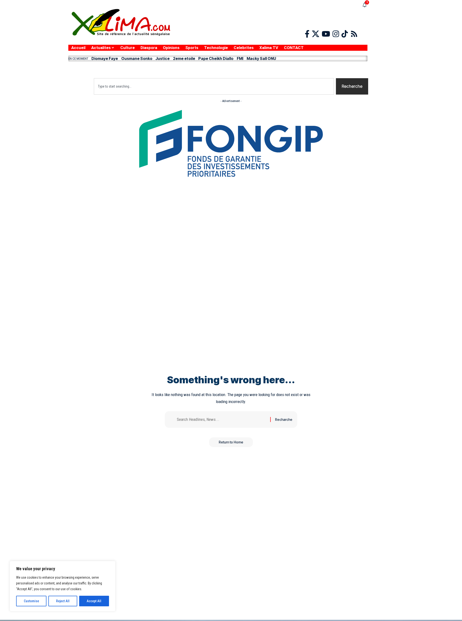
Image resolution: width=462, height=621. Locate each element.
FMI (240, 58)
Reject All (63, 601)
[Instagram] (335, 34)
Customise (31, 601)
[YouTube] (326, 34)
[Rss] (354, 34)
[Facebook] (307, 34)
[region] (63, 586)
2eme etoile (184, 58)
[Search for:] (221, 419)
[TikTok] (344, 34)
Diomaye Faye (104, 58)
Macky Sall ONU (261, 58)
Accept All (94, 601)
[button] (218, 68)
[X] (316, 34)
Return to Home (231, 442)
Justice (162, 58)
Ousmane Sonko (136, 58)
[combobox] (214, 86)
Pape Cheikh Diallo (215, 58)
